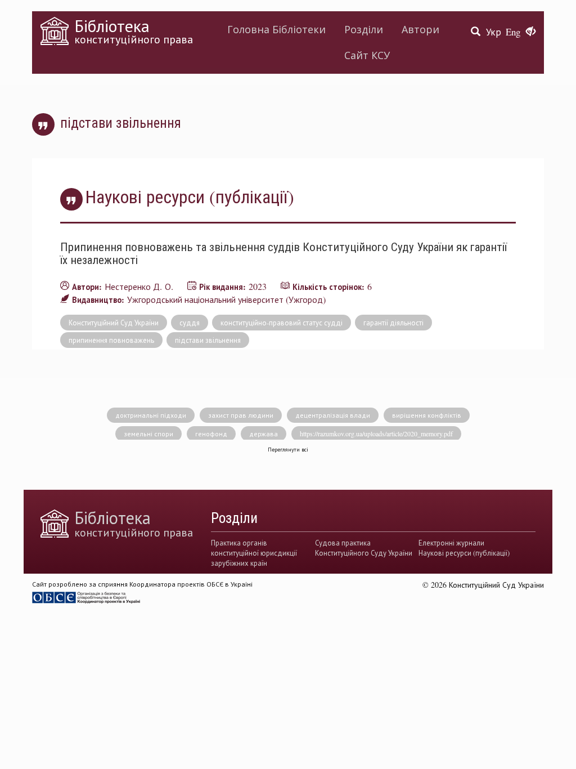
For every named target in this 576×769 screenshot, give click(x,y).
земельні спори (148, 433)
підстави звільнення (208, 340)
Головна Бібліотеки (276, 29)
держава (263, 433)
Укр (493, 31)
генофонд (211, 433)
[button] (531, 32)
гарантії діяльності (393, 323)
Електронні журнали (451, 543)
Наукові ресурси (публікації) (464, 553)
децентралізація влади (332, 414)
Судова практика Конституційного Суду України (363, 548)
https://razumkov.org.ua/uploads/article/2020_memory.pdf (376, 433)
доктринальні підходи (150, 414)
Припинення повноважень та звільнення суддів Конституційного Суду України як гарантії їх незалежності (283, 253)
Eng (513, 31)
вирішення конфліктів (426, 414)
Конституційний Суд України (114, 323)
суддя (189, 323)
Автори (420, 29)
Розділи (363, 29)
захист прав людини (240, 414)
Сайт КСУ (367, 55)
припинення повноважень (111, 340)
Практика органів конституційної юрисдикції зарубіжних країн (254, 553)
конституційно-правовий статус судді (281, 323)
